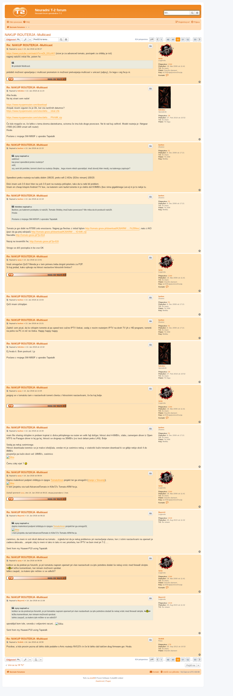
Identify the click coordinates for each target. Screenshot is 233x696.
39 (169, 116)
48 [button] (168, 39)
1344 (170, 64)
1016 (170, 518)
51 (169, 151)
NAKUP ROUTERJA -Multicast (28, 35)
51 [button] (183, 39)
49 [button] (173, 39)
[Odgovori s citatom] (150, 46)
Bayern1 (161, 512)
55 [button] (195, 39)
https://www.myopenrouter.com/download (26, 104)
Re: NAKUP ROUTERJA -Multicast (29, 45)
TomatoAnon (57, 480)
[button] (151, 39)
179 (169, 644)
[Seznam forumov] (20, 11)
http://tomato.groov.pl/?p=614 (30, 235)
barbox (161, 145)
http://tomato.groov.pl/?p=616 (44, 241)
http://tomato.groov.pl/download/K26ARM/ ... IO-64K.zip (58, 232)
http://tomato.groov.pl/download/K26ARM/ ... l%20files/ (112, 228)
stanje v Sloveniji (96, 480)
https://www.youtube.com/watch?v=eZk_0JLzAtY (30, 53)
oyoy (160, 58)
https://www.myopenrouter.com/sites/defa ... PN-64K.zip (34, 117)
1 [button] (161, 39)
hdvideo (161, 110)
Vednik (161, 639)
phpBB (92, 678)
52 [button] (188, 39)
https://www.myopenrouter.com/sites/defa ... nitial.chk (33, 111)
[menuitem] (26, 22)
